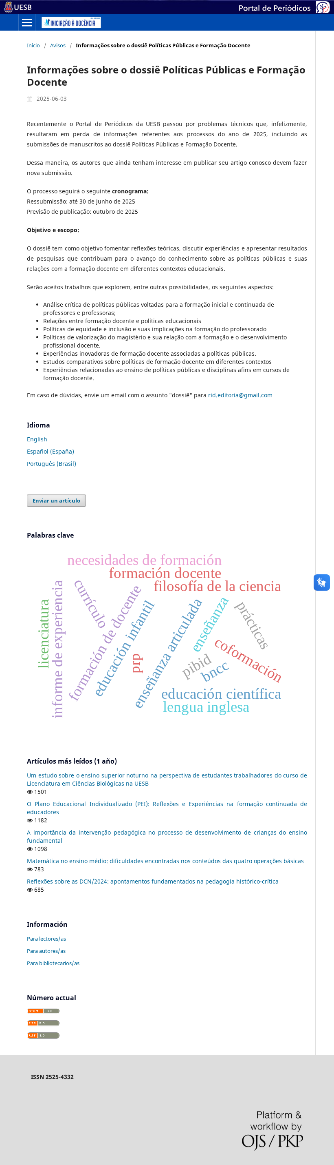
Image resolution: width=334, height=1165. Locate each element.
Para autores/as (46, 951)
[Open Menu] (27, 22)
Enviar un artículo (56, 500)
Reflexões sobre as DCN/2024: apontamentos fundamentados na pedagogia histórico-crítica (153, 881)
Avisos (58, 45)
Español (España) (50, 451)
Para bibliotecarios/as (53, 963)
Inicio (33, 45)
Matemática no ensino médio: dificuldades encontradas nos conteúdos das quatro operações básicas (165, 861)
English (37, 439)
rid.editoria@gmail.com (240, 395)
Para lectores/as (46, 938)
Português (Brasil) (51, 463)
